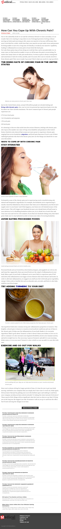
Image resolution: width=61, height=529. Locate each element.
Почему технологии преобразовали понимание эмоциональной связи (16, 436)
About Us (23, 519)
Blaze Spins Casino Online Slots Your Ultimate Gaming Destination (18, 505)
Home (21, 520)
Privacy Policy (25, 516)
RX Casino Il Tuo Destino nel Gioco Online (14, 497)
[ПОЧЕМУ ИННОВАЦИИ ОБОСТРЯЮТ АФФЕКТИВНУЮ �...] (46, 12)
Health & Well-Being (33, 2)
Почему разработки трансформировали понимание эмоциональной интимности (18, 448)
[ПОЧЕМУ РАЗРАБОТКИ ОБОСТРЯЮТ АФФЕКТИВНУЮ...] (7, 12)
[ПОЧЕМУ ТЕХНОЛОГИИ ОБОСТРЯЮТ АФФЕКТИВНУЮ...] (36, 12)
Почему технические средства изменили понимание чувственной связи (18, 425)
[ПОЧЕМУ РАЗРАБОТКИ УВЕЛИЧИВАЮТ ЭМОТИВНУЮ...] (26, 12)
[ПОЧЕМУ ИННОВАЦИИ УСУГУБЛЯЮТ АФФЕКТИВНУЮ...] (17, 12)
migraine (24, 134)
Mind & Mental (42, 2)
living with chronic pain (9, 107)
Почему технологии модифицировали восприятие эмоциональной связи (17, 461)
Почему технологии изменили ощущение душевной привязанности (17, 484)
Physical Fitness (24, 2)
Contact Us (24, 517)
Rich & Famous (49, 2)
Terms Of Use (24, 522)
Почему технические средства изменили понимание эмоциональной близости (18, 413)
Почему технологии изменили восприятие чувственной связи (15, 473)
